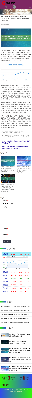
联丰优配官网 (4, 378)
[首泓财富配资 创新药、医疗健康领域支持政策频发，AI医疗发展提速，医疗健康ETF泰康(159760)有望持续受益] (8, 178)
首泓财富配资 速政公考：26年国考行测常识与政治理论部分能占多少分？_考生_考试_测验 (20, 368)
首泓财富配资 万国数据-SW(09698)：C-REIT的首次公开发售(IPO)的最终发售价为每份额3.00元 (19, 350)
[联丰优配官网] (9, 3)
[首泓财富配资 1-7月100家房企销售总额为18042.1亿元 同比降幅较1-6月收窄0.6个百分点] (8, 160)
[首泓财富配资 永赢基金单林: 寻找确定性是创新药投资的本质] (5, 335)
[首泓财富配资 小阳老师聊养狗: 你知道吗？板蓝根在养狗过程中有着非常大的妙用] (5, 359)
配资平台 (20, 378)
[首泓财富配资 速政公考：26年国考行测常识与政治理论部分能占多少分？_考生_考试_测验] (24, 160)
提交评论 (6, 241)
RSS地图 (19, 389)
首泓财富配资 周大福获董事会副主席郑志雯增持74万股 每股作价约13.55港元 (16, 147)
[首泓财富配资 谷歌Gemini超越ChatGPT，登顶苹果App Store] (5, 342)
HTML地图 (25, 389)
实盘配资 (13, 378)
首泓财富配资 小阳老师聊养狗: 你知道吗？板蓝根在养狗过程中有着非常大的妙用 (20, 359)
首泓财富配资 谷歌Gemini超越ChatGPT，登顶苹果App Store (17, 342)
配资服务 (28, 378)
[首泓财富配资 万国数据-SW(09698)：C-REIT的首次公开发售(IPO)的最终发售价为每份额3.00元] (5, 350)
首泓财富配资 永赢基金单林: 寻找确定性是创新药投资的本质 (19, 335)
